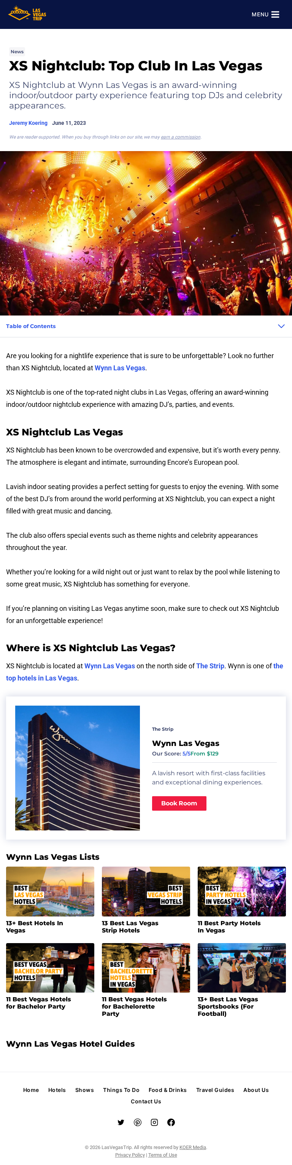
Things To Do (121, 1090)
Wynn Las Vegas (120, 368)
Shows (84, 1090)
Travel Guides (215, 1090)
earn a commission (180, 137)
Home (31, 1090)
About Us (256, 1090)
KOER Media (192, 1147)
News (17, 51)
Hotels (57, 1090)
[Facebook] (171, 1122)
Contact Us (146, 1101)
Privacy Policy (130, 1155)
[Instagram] (154, 1122)
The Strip (210, 666)
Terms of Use (162, 1155)
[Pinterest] (137, 1122)
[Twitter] (121, 1122)
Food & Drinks (168, 1090)
